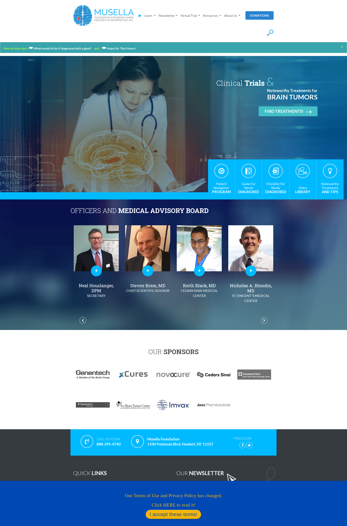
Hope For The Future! (119, 48)
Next (264, 320)
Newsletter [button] (166, 16)
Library (302, 190)
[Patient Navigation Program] (221, 170)
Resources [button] (211, 16)
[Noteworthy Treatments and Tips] (330, 170)
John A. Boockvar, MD (250, 289)
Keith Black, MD (147, 290)
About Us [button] (231, 16)
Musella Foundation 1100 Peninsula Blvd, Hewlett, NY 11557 (180, 441)
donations (259, 15)
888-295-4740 (109, 441)
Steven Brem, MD (96, 288)
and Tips (330, 188)
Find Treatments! (284, 111)
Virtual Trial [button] (188, 16)
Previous (83, 320)
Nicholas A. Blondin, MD (199, 293)
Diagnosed (248, 188)
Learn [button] (148, 16)
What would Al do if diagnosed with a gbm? (61, 48)
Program (221, 188)
